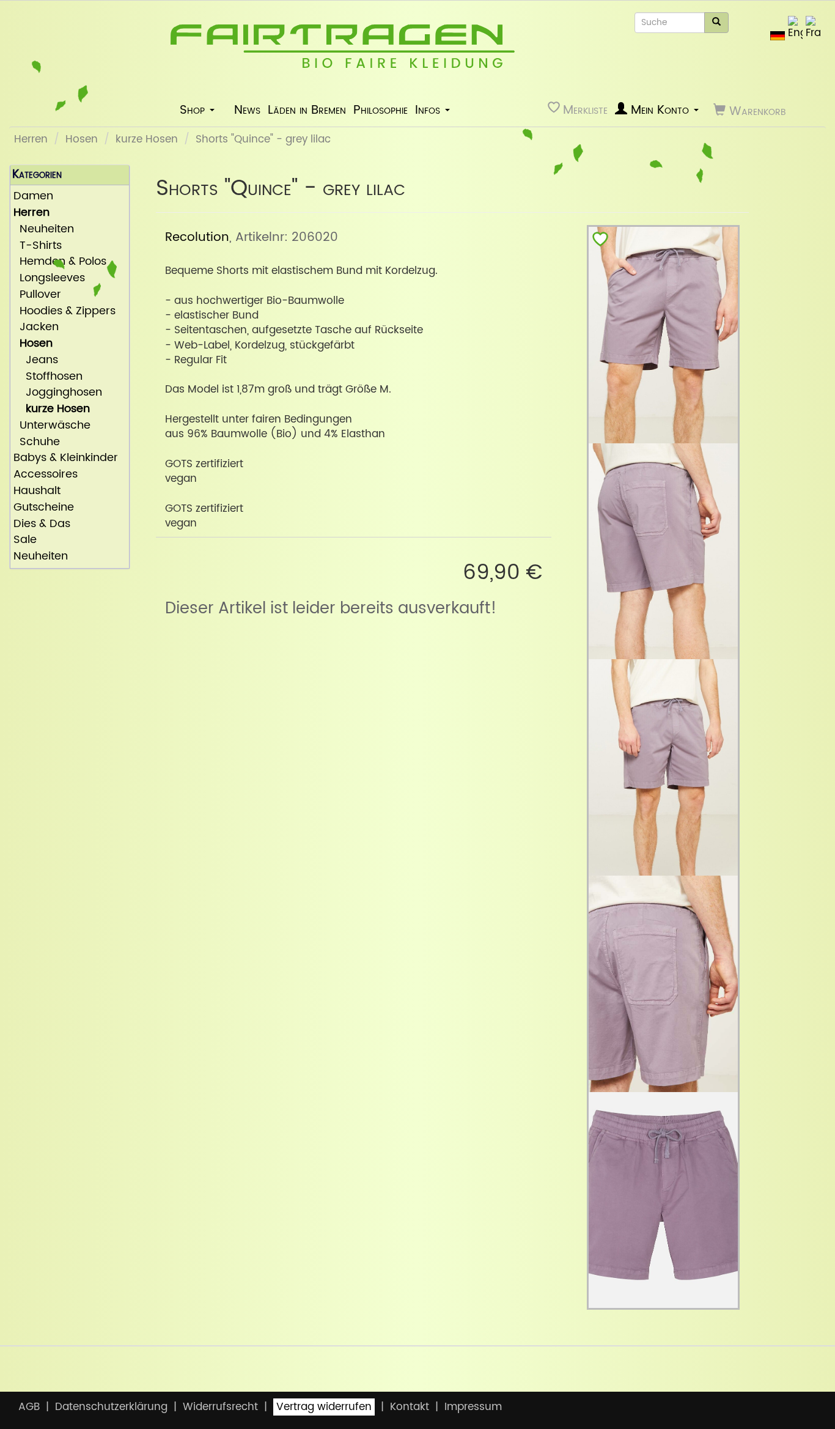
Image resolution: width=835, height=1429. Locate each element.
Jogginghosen (57, 393)
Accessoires (45, 475)
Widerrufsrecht (220, 1407)
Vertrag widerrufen (324, 1407)
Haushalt (37, 491)
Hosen (81, 139)
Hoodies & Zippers (64, 311)
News (247, 110)
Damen (33, 196)
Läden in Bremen (307, 110)
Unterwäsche (51, 426)
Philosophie (380, 110)
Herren (31, 139)
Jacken (36, 327)
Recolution (197, 237)
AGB (29, 1407)
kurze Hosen (147, 139)
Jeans (35, 360)
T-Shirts (37, 246)
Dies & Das (41, 524)
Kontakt (409, 1407)
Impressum (473, 1407)
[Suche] (716, 22)
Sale (25, 540)
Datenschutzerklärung (111, 1407)
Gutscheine (43, 508)
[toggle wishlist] (600, 242)
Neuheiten (43, 229)
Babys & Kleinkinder (65, 458)
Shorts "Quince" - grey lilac (263, 139)
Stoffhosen (48, 377)
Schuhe (36, 442)
